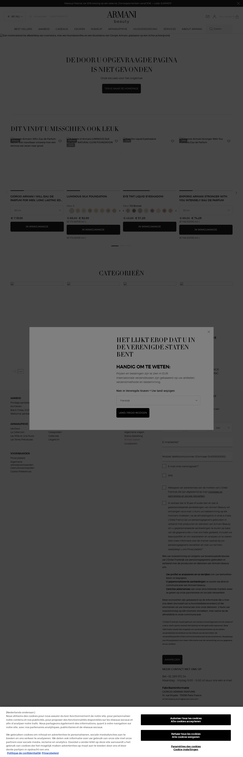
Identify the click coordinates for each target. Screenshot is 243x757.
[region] (121, 732)
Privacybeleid (50, 753)
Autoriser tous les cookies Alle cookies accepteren (186, 720)
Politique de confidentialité (24, 753)
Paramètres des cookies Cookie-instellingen (186, 748)
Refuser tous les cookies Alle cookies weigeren (185, 735)
